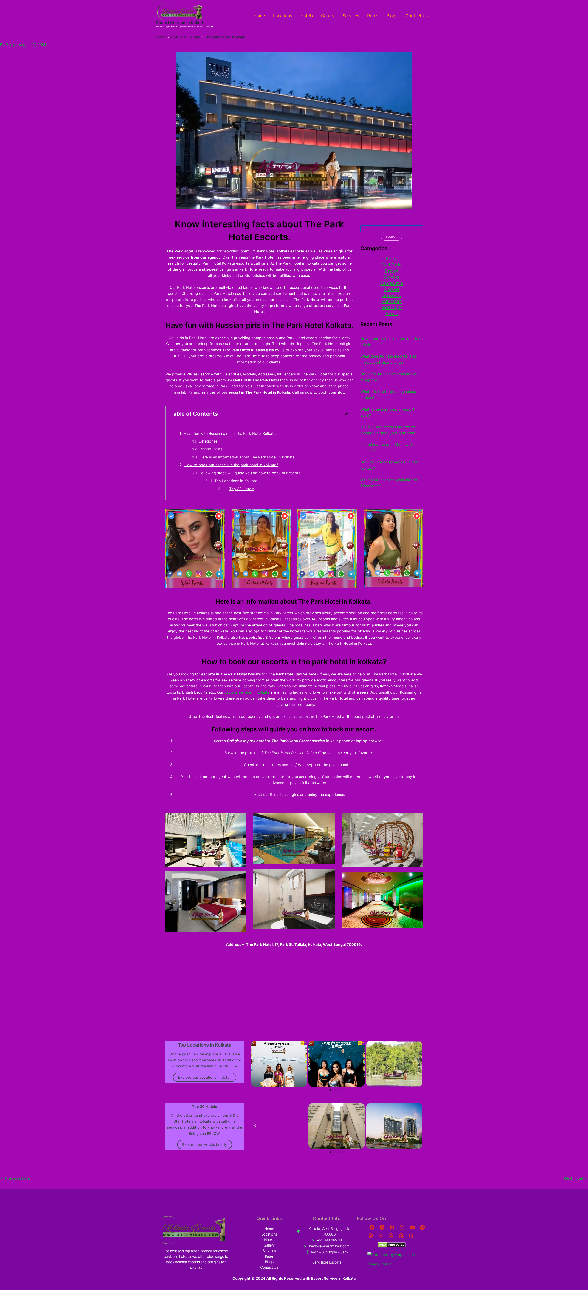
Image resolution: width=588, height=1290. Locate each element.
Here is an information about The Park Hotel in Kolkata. (248, 457)
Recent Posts (211, 449)
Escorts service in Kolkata (246, 692)
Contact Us (417, 15)
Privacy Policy (378, 1264)
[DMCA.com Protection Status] (391, 1244)
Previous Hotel (15, 1178)
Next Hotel (576, 1178)
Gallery (327, 15)
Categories (208, 441)
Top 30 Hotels (241, 488)
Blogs (392, 15)
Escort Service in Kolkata (181, 22)
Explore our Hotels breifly (204, 1144)
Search (391, 236)
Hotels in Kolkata (185, 37)
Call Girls (391, 265)
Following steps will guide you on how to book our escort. (250, 473)
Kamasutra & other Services (391, 289)
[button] (347, 414)
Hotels (306, 15)
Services (351, 15)
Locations (282, 15)
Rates (372, 15)
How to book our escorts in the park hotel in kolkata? (231, 465)
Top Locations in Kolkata (235, 480)
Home (259, 15)
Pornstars (391, 301)
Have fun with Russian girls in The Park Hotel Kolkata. (230, 433)
